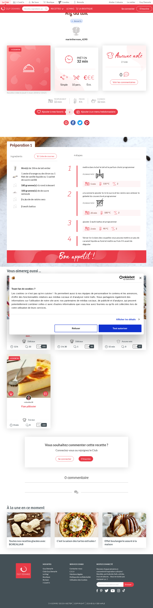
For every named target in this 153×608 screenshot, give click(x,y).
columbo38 (28, 402)
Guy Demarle (145, 2)
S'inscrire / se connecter (60, 603)
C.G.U (72, 571)
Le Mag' (46, 574)
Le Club (5, 2)
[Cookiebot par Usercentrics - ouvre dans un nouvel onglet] (121, 278)
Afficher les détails (126, 319)
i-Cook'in (20, 2)
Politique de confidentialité (80, 577)
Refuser (76, 328)
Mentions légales (76, 574)
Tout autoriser (120, 328)
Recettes (56, 8)
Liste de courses (47, 156)
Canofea (65, 2)
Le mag (70, 8)
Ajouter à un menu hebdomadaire (98, 111)
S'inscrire (144, 8)
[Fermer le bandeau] (140, 278)
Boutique (50, 2)
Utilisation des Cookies (78, 580)
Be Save (35, 2)
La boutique (86, 8)
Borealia (80, 2)
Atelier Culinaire (116, 2)
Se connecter (128, 8)
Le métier (131, 2)
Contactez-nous (76, 569)
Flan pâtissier (28, 406)
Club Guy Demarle (50, 571)
